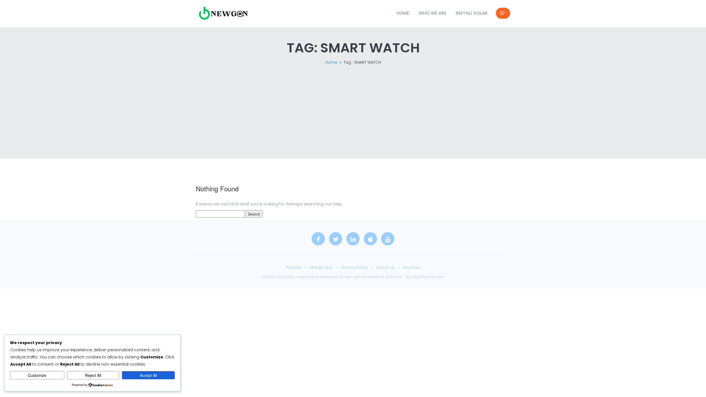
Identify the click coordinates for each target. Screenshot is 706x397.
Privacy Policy (354, 267)
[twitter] (335, 238)
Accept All (148, 375)
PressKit (293, 267)
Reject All (93, 375)
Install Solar (472, 13)
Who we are (432, 13)
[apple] (370, 238)
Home (403, 13)
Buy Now (411, 267)
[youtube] (387, 238)
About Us (385, 267)
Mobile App (321, 267)
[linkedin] (353, 238)
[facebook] (318, 238)
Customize (37, 375)
